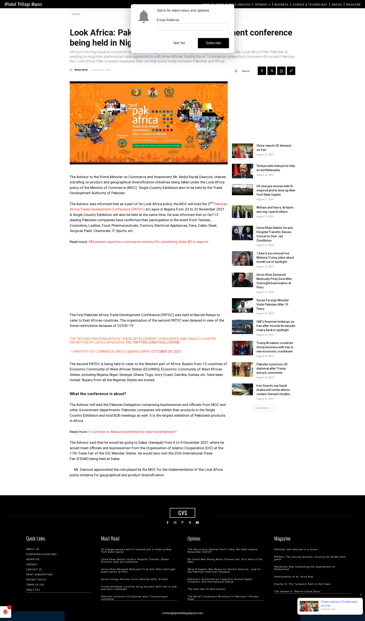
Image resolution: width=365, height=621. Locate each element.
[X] (271, 71)
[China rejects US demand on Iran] (242, 150)
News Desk (81, 69)
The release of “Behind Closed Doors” (297, 592)
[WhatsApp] (281, 71)
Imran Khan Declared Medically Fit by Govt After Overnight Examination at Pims (138, 570)
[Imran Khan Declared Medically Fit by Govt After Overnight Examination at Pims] (242, 280)
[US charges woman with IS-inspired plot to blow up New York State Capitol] (242, 189)
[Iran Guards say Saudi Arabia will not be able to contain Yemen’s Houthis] (242, 389)
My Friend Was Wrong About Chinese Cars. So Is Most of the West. (225, 560)
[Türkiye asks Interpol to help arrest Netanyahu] (242, 171)
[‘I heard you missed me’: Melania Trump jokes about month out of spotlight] (242, 258)
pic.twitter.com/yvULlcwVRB (152, 342)
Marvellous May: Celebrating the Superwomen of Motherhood (304, 568)
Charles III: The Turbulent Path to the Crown (302, 584)
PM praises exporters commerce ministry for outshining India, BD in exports (148, 242)
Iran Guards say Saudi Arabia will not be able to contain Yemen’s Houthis (273, 390)
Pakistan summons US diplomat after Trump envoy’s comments (271, 368)
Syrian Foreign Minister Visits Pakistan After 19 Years (272, 304)
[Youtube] (197, 522)
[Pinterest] (182, 522)
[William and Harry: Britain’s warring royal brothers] (242, 211)
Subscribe (213, 43)
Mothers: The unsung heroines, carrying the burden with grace (310, 558)
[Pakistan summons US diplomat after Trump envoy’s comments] (242, 369)
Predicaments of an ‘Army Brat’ (294, 577)
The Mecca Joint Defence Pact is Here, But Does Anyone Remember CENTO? (223, 550)
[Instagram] (175, 522)
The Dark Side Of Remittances (207, 589)
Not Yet (179, 43)
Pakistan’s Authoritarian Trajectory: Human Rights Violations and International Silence (220, 580)
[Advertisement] (149, 279)
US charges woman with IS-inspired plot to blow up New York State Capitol (275, 190)
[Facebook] (262, 71)
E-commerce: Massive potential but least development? (133, 432)
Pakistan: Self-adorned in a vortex (295, 549)
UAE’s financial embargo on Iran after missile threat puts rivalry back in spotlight (275, 326)
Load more (262, 408)
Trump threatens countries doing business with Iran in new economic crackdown (274, 347)
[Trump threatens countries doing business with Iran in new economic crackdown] (242, 348)
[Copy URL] (291, 71)
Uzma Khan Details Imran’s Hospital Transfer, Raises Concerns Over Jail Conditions (135, 560)
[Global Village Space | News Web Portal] (23, 4)
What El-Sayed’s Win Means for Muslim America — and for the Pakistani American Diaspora (224, 570)
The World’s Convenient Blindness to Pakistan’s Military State (223, 598)
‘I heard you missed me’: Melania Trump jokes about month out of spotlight (275, 257)
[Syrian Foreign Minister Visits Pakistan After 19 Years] (242, 305)
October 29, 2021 (166, 351)
